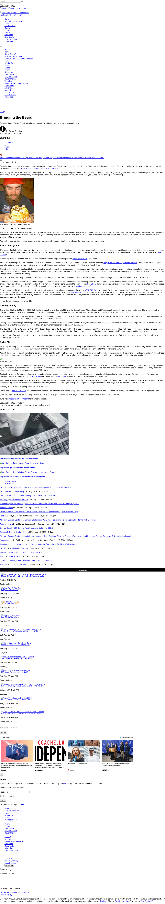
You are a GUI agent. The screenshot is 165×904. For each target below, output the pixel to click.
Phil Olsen (91, 284)
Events (7, 30)
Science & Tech (6, 532)
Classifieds (9, 41)
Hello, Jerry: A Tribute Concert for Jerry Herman (21, 713)
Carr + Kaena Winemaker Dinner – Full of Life (20, 631)
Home (7, 49)
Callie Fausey (18, 491)
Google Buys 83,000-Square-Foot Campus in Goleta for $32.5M (27, 528)
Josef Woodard (14, 556)
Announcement (6, 508)
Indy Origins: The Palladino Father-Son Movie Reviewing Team (22, 477)
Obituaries (8, 35)
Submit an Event (7, 8)
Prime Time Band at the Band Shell (16, 699)
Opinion (7, 28)
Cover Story (9, 833)
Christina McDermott (19, 499)
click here (103, 901)
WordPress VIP (147, 901)
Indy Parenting (10, 39)
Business (4, 564)
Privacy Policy (6, 895)
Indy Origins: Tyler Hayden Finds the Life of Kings (17, 467)
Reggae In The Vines (10, 617)
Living (7, 23)
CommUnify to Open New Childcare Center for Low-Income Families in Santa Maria (35, 487)
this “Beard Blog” (19, 391)
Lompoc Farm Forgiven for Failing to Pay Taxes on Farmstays (26, 560)
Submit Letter (10, 863)
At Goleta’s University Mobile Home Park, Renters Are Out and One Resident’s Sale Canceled (39, 544)
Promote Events (11, 850)
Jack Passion (75, 292)
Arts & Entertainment (13, 21)
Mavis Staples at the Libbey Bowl (15, 644)
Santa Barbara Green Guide (16, 83)
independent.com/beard (18, 399)
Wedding (8, 81)
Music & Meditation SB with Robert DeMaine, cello (22, 576)
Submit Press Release (13, 841)
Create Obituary (11, 861)
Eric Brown (61, 376)
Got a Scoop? (16, 15)
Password (4, 792)
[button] (17, 756)
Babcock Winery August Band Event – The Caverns (22, 686)
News (6, 19)
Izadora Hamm (22, 532)
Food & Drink (9, 26)
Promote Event (10, 820)
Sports (7, 32)
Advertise (8, 88)
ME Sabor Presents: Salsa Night (14, 672)
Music (3, 556)
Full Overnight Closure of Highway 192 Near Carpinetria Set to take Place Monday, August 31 (39, 503)
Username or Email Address (12, 787)
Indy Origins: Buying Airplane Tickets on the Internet (19, 458)
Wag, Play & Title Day (10, 590)
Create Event (10, 94)
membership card (82, 286)
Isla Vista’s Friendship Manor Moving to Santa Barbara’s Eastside (27, 495)
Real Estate (9, 37)
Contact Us (9, 92)
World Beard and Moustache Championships (39, 168)
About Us (8, 90)
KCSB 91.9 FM (90, 290)
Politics (3, 516)
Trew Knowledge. (122, 901)
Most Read (9, 483)
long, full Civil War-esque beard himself (120, 263)
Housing (4, 499)
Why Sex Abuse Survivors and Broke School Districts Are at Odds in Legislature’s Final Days (39, 512)
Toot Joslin (36, 376)
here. (23, 804)
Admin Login (9, 865)
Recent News (10, 481)
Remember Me (8, 796)
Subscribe (5, 15)
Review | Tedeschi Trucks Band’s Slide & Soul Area (21, 552)
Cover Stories (10, 79)
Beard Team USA (80, 258)
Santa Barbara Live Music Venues (18, 58)
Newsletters (22, 8)
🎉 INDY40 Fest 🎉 (9, 603)
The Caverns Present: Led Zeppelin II (16, 658)
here (65, 783)
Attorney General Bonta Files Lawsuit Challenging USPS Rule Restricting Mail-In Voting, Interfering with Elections (48, 520)
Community (5, 491)
